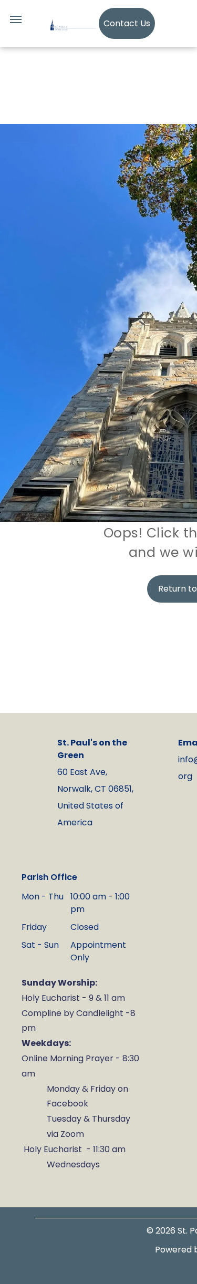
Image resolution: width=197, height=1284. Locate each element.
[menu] (15, 19)
